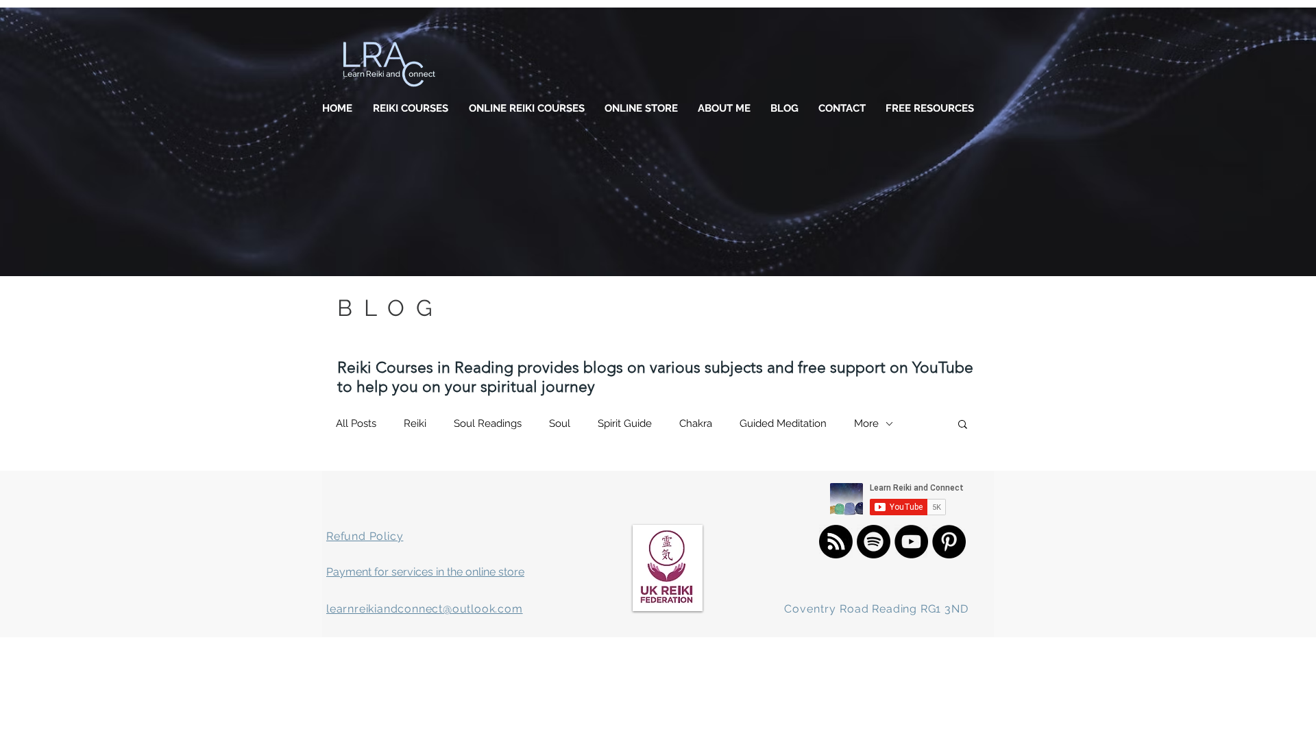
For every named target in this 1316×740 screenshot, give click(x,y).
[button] (962, 425)
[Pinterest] (949, 541)
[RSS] (836, 541)
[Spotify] (873, 541)
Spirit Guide (625, 423)
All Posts (356, 423)
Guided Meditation (783, 423)
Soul (559, 423)
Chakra (695, 423)
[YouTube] (911, 541)
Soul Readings (488, 423)
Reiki (415, 423)
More (866, 423)
